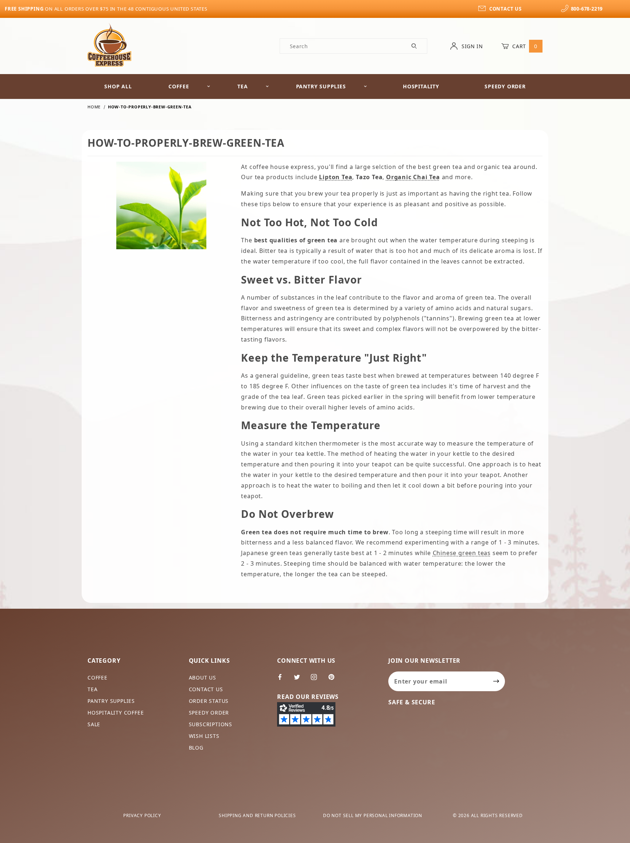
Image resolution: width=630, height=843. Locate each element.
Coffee (178, 86)
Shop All (118, 86)
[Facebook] (283, 680)
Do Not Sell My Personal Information (372, 815)
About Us (202, 677)
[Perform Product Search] (414, 46)
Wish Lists (204, 735)
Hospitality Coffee (116, 712)
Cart (524, 46)
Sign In (471, 46)
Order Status (209, 700)
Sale (94, 724)
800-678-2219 (587, 8)
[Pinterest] (334, 680)
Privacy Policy (142, 815)
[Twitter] (300, 680)
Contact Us (206, 689)
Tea (242, 86)
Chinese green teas (462, 553)
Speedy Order (505, 86)
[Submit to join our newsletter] (496, 681)
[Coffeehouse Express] (109, 44)
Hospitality (421, 86)
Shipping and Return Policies (257, 815)
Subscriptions (210, 724)
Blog (196, 747)
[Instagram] (317, 680)
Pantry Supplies (321, 86)
